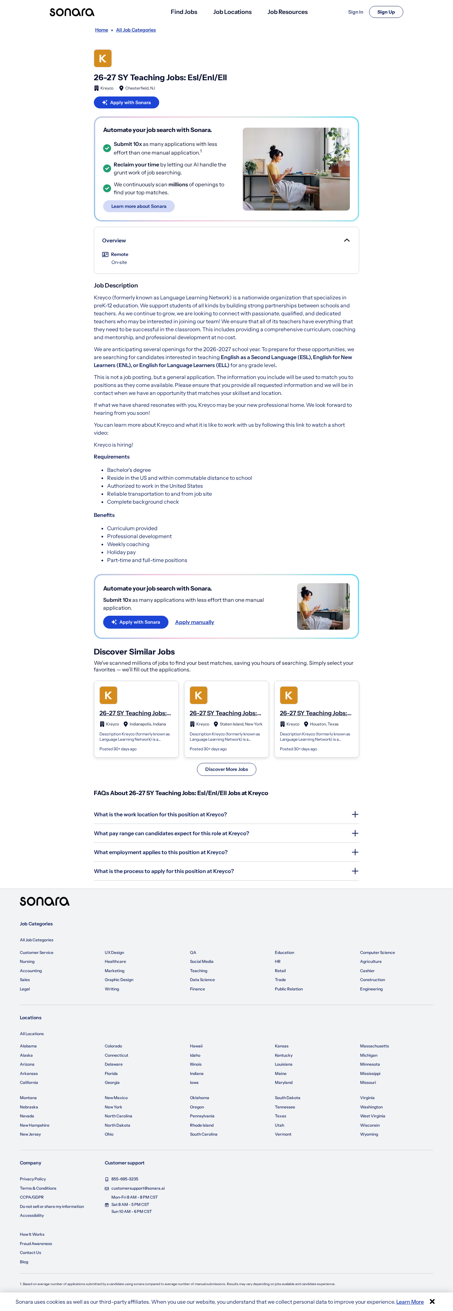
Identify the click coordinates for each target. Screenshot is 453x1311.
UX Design (114, 952)
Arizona (27, 1064)
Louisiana (283, 1064)
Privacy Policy (33, 1178)
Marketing (114, 970)
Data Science (202, 979)
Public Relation (289, 988)
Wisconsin (370, 1125)
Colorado (113, 1045)
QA (193, 952)
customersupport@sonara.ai (138, 1188)
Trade (280, 979)
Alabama (28, 1045)
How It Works (32, 1234)
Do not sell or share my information (52, 1206)
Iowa (194, 1082)
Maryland (283, 1082)
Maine (281, 1073)
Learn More (410, 1301)
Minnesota (370, 1064)
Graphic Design (119, 979)
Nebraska (29, 1106)
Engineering (371, 988)
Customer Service (36, 952)
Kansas (282, 1045)
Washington (371, 1106)
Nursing (27, 961)
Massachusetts (374, 1045)
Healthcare (115, 961)
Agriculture (371, 961)
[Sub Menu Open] (346, 240)
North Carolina (118, 1115)
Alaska (26, 1055)
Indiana (197, 1073)
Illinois (196, 1064)
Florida (111, 1073)
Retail (280, 970)
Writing (112, 988)
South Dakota (287, 1097)
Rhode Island (202, 1125)
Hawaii (196, 1045)
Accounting (31, 970)
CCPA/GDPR (32, 1197)
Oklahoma (199, 1097)
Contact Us (30, 1252)
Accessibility (32, 1215)
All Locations (32, 1033)
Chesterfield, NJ (140, 88)
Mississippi (370, 1073)
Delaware (114, 1064)
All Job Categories (36, 939)
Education (284, 952)
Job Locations (232, 12)
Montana (28, 1097)
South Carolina (204, 1134)
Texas (280, 1115)
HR (278, 961)
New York (113, 1106)
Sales (25, 979)
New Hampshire (34, 1125)
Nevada (27, 1115)
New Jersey (30, 1134)
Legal (25, 988)
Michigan (368, 1055)
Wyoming (369, 1134)
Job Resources (288, 12)
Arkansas (29, 1073)
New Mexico (116, 1097)
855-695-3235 (124, 1178)
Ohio (109, 1134)
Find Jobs (184, 12)
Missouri (368, 1082)
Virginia (367, 1097)
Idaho (195, 1055)
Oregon (197, 1106)
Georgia (112, 1082)
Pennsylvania (202, 1115)
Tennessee (285, 1106)
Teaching (198, 970)
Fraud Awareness (36, 1243)
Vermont (283, 1134)
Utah (279, 1125)
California (29, 1082)
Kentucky (283, 1055)
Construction (372, 979)
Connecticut (116, 1055)
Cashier (367, 970)
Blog (24, 1261)
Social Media (202, 961)
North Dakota (117, 1125)
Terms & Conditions (38, 1188)
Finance (197, 988)
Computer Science (377, 952)
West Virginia (372, 1115)
